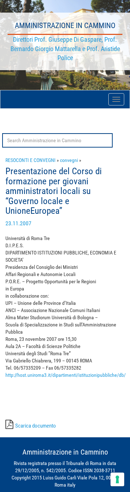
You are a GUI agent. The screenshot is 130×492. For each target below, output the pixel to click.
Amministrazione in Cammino (65, 25)
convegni (69, 160)
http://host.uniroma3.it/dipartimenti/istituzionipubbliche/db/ (65, 375)
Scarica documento (35, 426)
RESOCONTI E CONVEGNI (30, 160)
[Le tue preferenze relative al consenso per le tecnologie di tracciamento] (117, 479)
